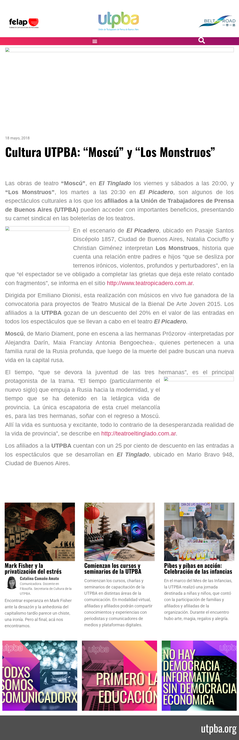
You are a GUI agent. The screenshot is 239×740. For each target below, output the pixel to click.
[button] (95, 41)
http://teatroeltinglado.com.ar (138, 433)
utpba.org (219, 728)
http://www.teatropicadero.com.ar (150, 283)
